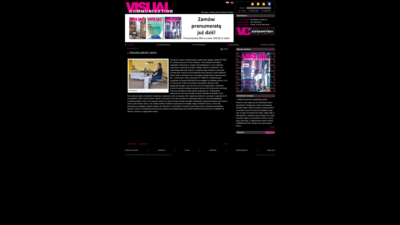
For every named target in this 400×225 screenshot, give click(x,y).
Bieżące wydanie (244, 49)
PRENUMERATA (164, 45)
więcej (272, 127)
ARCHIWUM (234, 45)
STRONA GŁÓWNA (131, 150)
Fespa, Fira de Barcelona (260, 24)
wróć (226, 144)
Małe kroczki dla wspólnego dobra (252, 99)
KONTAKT (267, 11)
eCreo (273, 155)
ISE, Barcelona (256, 22)
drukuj (225, 49)
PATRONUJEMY (200, 45)
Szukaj (242, 8)
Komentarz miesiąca (245, 96)
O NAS (243, 11)
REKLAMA (254, 11)
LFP (137, 48)
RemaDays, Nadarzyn (258, 19)
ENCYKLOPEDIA (268, 45)
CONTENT (131, 48)
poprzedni (132, 144)
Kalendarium (242, 16)
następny (143, 144)
